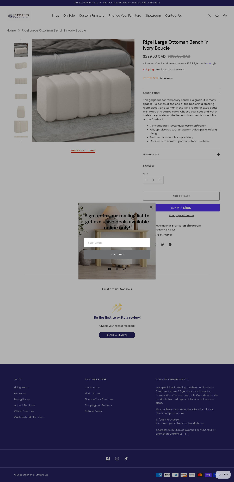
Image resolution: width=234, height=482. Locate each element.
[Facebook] (109, 269)
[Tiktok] (124, 269)
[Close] (151, 207)
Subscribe (117, 254)
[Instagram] (117, 269)
